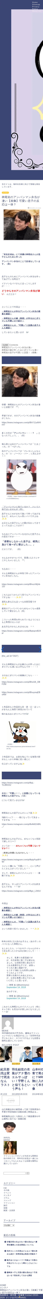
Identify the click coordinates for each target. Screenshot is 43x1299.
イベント (7, 1193)
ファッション (9, 1203)
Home (35, 2)
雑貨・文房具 (9, 1210)
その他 (6, 1190)
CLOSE (5, 345)
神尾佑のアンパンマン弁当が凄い (17, 347)
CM (5, 1188)
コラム (6, 1198)
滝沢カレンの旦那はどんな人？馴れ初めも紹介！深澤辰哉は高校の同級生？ (22, 1252)
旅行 (5, 1205)
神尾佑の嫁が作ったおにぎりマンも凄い (20, 350)
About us (36, 11)
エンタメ (5, 192)
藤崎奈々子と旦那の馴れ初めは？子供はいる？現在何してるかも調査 (22, 1274)
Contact (28, 1295)
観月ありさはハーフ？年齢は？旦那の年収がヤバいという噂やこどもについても (22, 1263)
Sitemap (36, 4)
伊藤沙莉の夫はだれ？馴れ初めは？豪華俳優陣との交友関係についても (22, 1243)
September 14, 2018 (16, 987)
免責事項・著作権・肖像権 (12, 1295)
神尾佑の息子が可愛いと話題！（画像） (20, 352)
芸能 (5, 1208)
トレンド (7, 1200)
